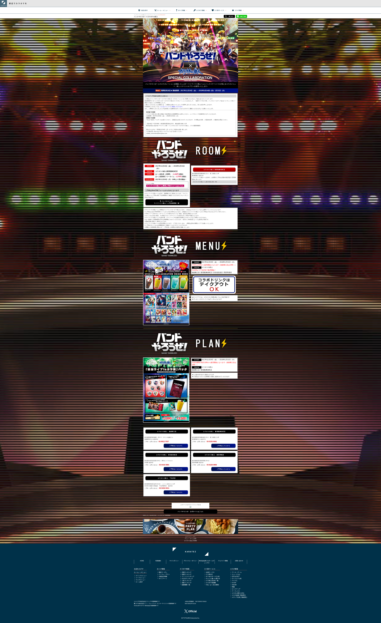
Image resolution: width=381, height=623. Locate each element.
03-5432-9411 (164, 488)
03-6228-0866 (212, 465)
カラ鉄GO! (209, 574)
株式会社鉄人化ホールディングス (206, 562)
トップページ (137, 15)
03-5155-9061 (212, 441)
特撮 (233, 587)
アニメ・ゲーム (153, 15)
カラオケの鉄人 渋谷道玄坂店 (166, 455)
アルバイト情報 (223, 561)
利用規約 (158, 561)
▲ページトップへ (190, 537)
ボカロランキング (187, 578)
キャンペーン (163, 578)
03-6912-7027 (164, 441)
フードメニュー (141, 578)
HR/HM (234, 585)
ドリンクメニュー (141, 576)
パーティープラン (164, 574)
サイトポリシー (174, 561)
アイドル (234, 581)
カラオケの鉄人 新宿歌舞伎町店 (214, 169)
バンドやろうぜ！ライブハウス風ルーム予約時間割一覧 (166, 202)
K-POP (234, 583)
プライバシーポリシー (190, 561)
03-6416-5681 (164, 465)
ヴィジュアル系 (236, 578)
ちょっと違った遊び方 (213, 578)
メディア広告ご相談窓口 (239, 597)
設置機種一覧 (186, 585)
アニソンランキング (188, 576)
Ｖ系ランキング (186, 581)
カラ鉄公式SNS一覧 (212, 581)
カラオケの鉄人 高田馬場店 (214, 455)
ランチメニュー (141, 580)
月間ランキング (186, 572)
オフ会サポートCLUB (212, 576)
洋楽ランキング (186, 583)
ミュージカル (236, 574)
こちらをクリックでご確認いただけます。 (171, 106)
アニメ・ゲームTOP (190, 538)
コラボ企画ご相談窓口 (239, 595)
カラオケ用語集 (211, 583)
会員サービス (210, 572)
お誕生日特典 (163, 576)
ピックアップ (236, 589)
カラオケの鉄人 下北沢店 (167, 478)
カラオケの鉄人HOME (190, 540)
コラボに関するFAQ (238, 593)
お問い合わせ (239, 561)
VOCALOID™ (236, 576)
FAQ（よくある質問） (213, 585)
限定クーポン (163, 572)
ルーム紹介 (139, 582)
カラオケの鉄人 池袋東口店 (166, 431)
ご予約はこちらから (176, 445)
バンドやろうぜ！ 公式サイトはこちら (190, 511)
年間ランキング (186, 574)
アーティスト (236, 591)
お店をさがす (138, 569)
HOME (142, 561)
